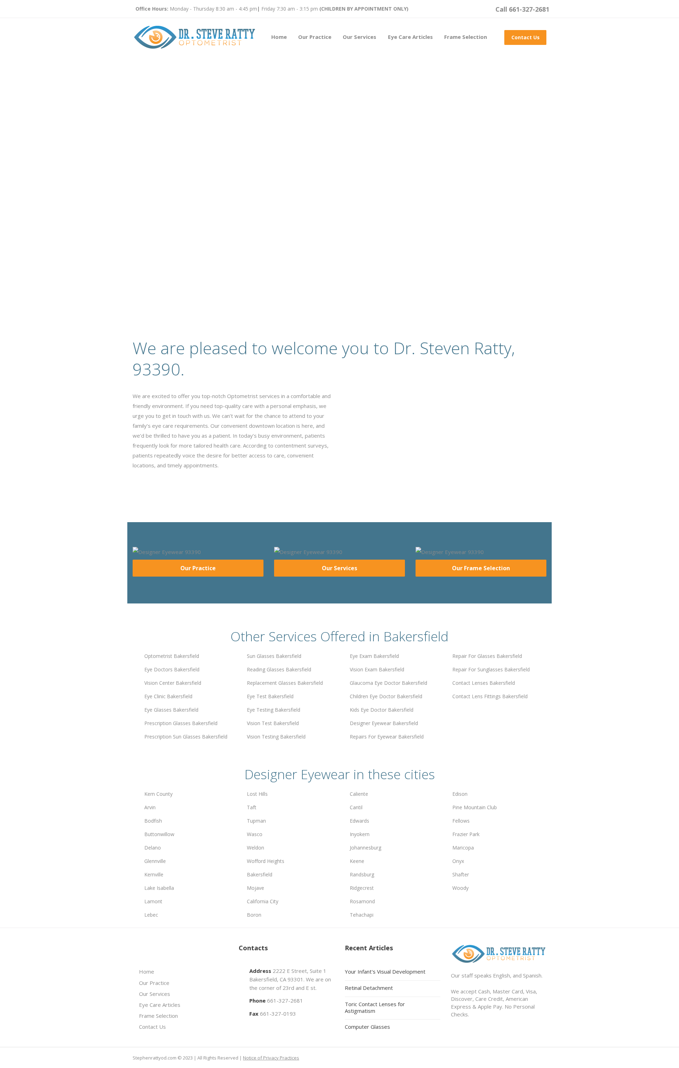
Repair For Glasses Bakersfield (487, 656)
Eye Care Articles (410, 36)
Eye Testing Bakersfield (273, 709)
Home (279, 36)
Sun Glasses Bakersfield (274, 656)
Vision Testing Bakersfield (276, 736)
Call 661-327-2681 (522, 9)
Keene (357, 861)
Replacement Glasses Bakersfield (285, 682)
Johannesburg (365, 847)
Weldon (255, 847)
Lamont (153, 901)
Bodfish (153, 820)
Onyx (458, 861)
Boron (254, 914)
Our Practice (314, 36)
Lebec (151, 914)
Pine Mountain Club (474, 807)
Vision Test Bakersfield (273, 723)
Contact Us (525, 37)
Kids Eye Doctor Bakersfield (381, 709)
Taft (251, 807)
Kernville (153, 874)
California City (262, 901)
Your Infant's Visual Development (385, 971)
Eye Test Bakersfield (270, 696)
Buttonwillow (159, 834)
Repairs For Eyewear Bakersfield (387, 736)
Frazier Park (466, 834)
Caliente (359, 793)
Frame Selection (465, 36)
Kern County (158, 793)
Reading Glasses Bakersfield (279, 669)
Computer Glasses (367, 1026)
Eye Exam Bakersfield (374, 656)
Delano (152, 847)
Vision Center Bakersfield (172, 682)
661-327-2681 (285, 1000)
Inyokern (360, 834)
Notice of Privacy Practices (271, 1058)
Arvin (150, 807)
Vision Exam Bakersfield (377, 669)
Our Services (359, 36)
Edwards (359, 820)
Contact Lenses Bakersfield (483, 682)
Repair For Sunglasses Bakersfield (491, 669)
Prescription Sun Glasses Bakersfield (185, 736)
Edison (460, 793)
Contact (237, 223)
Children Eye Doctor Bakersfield (386, 696)
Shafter (460, 874)
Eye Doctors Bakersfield (171, 669)
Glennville (155, 861)
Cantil (356, 807)
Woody (460, 888)
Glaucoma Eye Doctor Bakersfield (388, 682)
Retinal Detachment (369, 987)
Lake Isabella (159, 888)
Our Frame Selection (481, 568)
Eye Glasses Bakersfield (171, 709)
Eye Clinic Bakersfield (168, 696)
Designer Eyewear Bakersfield (384, 723)
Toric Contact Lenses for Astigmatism (375, 1007)
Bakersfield (259, 874)
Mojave (255, 888)
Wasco (254, 834)
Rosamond (362, 901)
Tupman (256, 820)
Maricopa (463, 847)
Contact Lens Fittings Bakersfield (490, 696)
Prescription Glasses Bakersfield (180, 723)
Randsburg (362, 874)
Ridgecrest (362, 888)
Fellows (461, 820)
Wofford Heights (265, 861)
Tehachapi (361, 914)
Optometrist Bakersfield (171, 656)
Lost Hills (257, 793)
